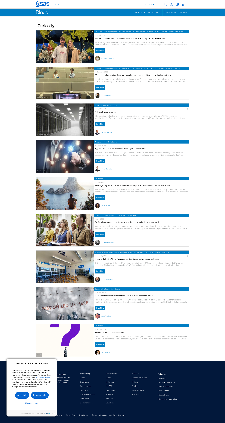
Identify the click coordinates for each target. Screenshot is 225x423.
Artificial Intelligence (110, 142)
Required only (39, 395)
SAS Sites (183, 4)
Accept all (22, 395)
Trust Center (83, 415)
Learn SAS (149, 32)
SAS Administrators (110, 105)
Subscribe (183, 12)
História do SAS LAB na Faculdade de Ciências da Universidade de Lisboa (127, 259)
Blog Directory (170, 12)
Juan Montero (106, 316)
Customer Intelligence (102, 289)
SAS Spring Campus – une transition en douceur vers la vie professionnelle (127, 222)
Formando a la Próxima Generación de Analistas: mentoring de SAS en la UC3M (130, 38)
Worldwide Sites (171, 4)
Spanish (46, 61)
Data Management (124, 32)
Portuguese (40, 281)
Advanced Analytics (102, 32)
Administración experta (105, 112)
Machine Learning (160, 32)
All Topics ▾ (140, 12)
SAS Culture (158, 68)
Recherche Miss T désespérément (109, 332)
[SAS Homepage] (44, 4)
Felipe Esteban (106, 132)
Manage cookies (31, 403)
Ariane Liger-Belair (107, 242)
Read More (100, 51)
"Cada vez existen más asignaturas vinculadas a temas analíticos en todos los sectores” (133, 75)
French (44, 244)
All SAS (148, 4)
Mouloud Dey (106, 353)
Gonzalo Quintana (107, 59)
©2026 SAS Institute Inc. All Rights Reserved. (108, 415)
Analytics (113, 32)
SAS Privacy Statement (43, 377)
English (39, 244)
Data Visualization (138, 32)
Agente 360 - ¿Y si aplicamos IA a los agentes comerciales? (121, 149)
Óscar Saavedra (106, 169)
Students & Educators (175, 32)
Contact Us (177, 4)
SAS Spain (40, 61)
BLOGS (58, 4)
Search (165, 4)
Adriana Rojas (106, 95)
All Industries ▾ (154, 12)
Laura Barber (105, 206)
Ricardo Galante (107, 279)
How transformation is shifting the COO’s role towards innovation (124, 296)
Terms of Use (70, 415)
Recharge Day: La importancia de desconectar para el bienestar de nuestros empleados (133, 185)
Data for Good (138, 252)
